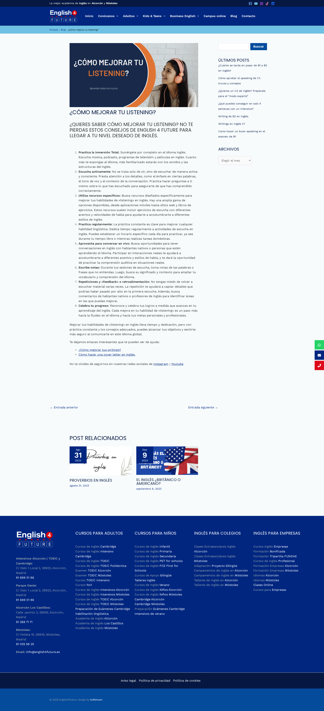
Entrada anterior (64, 407)
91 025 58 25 (25, 644)
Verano (164, 585)
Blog (63, 29)
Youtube (177, 364)
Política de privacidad (154, 680)
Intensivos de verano (150, 614)
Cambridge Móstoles (150, 604)
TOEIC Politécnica (113, 566)
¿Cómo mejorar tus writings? (100, 350)
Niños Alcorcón (171, 590)
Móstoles (111, 628)
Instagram (160, 364)
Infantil (165, 546)
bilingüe (166, 575)
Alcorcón (111, 618)
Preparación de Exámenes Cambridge (102, 609)
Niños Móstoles (171, 594)
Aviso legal (128, 680)
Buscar (258, 46)
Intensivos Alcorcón (114, 590)
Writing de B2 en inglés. (233, 116)
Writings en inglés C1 (231, 123)
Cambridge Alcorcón (149, 599)
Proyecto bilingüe (224, 566)
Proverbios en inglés (91, 480)
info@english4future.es (43, 652)
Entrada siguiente (203, 407)
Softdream (96, 699)
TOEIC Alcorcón (99, 570)
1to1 (89, 585)
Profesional (286, 561)
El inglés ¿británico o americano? (158, 481)
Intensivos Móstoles (114, 594)
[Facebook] (250, 3)
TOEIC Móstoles (99, 575)
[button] (116, 16)
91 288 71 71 (24, 622)
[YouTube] (256, 3)
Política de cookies (186, 680)
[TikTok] (267, 3)
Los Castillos (113, 623)
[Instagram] (261, 3)
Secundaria (168, 556)
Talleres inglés (145, 580)
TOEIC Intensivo (98, 580)
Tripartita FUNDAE (283, 556)
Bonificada (277, 551)
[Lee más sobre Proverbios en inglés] (101, 460)
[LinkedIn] (272, 3)
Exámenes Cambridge (169, 609)
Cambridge (108, 546)
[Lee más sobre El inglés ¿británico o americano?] (167, 460)
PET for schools (171, 561)
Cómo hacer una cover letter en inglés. (107, 354)
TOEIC (104, 561)
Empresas (281, 546)
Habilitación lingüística (92, 614)
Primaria (166, 551)
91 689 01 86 (25, 577)
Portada (54, 29)
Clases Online (263, 585)
